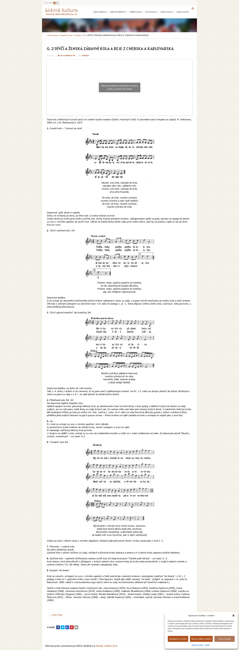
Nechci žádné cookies (201, 639)
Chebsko (85, 55)
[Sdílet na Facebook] (58, 627)
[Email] (76, 627)
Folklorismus (135, 11)
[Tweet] (63, 627)
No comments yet (67, 55)
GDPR (207, 645)
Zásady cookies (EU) (106, 646)
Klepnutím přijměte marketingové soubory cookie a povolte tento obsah (119, 87)
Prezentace (151, 11)
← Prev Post (55, 615)
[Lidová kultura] (61, 11)
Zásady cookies (197, 645)
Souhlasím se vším (178, 639)
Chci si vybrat (224, 639)
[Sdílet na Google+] (67, 627)
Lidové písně (183, 11)
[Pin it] (72, 627)
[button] (233, 615)
